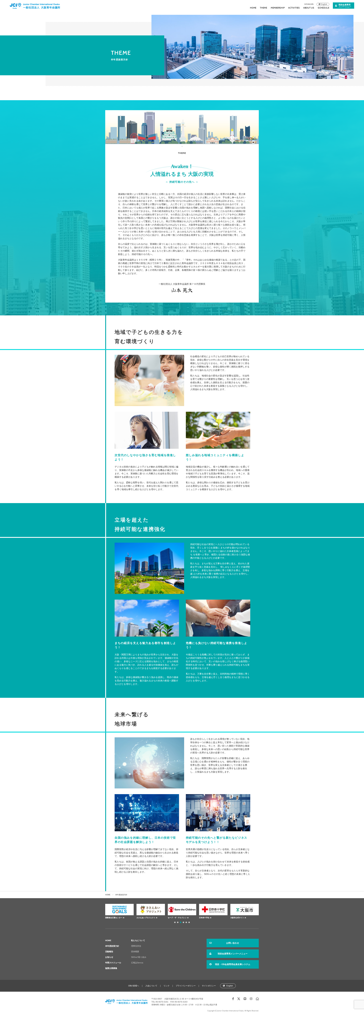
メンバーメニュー (345, 6)
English (324, 4)
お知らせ (109, 957)
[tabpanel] (119, 912)
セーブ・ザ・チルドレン (114, 918)
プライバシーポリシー (186, 986)
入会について (151, 986)
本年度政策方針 (112, 946)
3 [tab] (180, 922)
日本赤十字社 (141, 918)
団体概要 (135, 951)
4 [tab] (183, 922)
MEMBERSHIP (278, 7)
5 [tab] (186, 922)
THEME (263, 7)
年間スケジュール (113, 962)
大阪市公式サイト (174, 918)
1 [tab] (175, 922)
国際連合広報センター (238, 918)
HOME (253, 7)
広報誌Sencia (137, 962)
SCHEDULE (323, 7)
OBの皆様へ (133, 986)
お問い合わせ (232, 943)
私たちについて (138, 940)
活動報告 (109, 951)
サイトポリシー (209, 986)
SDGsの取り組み (138, 957)
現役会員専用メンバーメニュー (233, 953)
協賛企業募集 (111, 968)
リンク (166, 986)
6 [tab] (189, 922)
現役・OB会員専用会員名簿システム (232, 964)
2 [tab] (177, 922)
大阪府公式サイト (206, 918)
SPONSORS (309, 4)
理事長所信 (136, 946)
